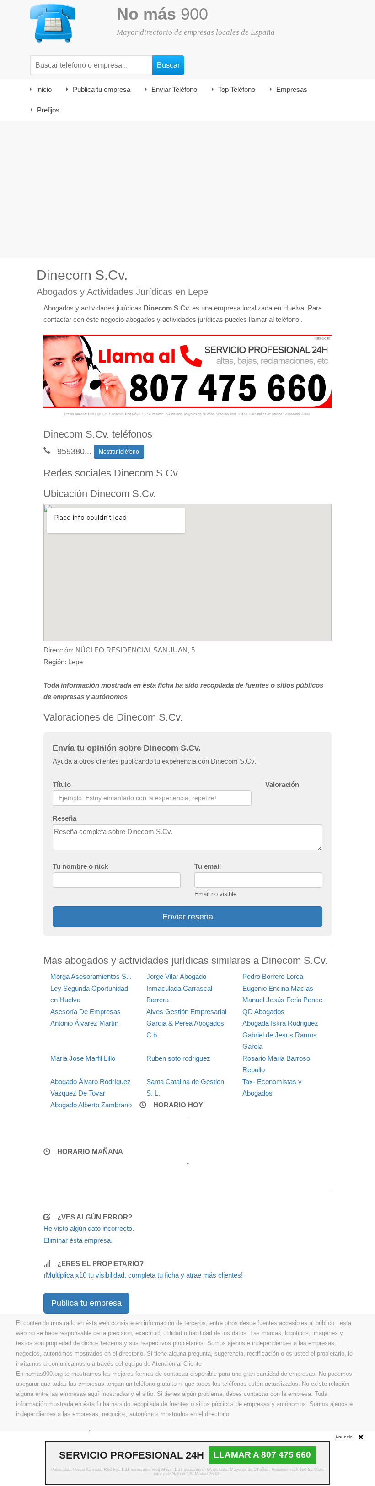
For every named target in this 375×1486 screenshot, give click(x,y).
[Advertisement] (187, 189)
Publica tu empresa (101, 89)
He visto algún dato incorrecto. (88, 1228)
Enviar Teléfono (174, 89)
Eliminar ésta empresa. (77, 1240)
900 (162, 14)
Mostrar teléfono (119, 452)
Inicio (44, 89)
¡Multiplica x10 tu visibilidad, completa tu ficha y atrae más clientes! (143, 1275)
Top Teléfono (236, 89)
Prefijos (48, 110)
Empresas (291, 89)
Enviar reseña (187, 916)
